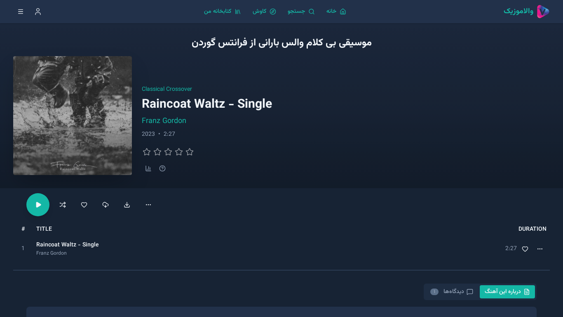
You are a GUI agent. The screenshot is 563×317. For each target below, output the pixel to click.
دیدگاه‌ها (448, 291)
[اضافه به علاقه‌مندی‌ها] (84, 204)
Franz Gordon (164, 121)
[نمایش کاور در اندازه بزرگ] (72, 115)
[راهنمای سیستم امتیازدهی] (162, 168)
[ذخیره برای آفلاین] (105, 204)
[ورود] (38, 11)
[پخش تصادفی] (62, 204)
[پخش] (23, 248)
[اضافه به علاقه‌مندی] (525, 248)
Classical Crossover (167, 89)
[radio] (147, 151)
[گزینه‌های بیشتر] (148, 204)
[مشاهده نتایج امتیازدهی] (148, 168)
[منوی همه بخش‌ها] (20, 11)
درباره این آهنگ (503, 291)
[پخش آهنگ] (37, 204)
